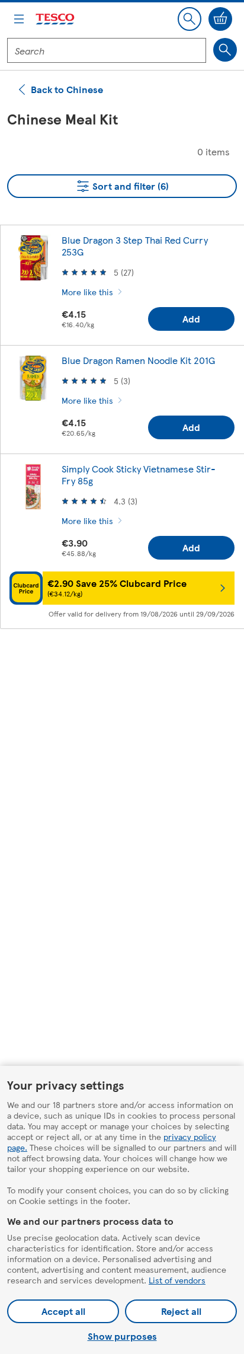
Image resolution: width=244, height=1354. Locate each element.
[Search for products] (225, 50)
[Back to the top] (128, 667)
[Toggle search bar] (189, 19)
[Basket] (220, 19)
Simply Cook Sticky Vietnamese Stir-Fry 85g (139, 474)
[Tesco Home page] (56, 19)
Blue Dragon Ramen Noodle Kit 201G (138, 360)
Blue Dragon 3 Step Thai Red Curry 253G (135, 245)
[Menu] (19, 19)
